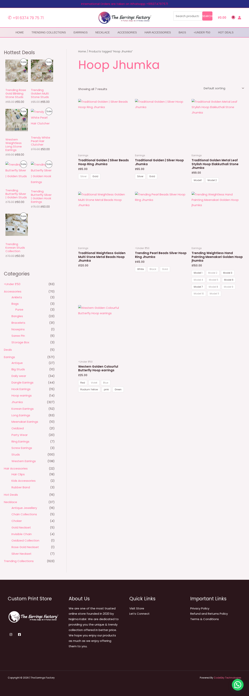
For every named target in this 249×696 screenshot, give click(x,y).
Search (207, 16)
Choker (16, 521)
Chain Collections (24, 514)
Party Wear (19, 435)
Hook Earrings (21, 389)
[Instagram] (11, 634)
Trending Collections (49, 32)
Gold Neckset (21, 527)
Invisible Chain (21, 534)
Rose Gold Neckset (25, 547)
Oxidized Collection (25, 540)
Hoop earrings (21, 395)
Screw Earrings (21, 448)
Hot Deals (225, 32)
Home (82, 51)
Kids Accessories (23, 481)
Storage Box (20, 342)
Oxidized (17, 428)
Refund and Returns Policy (209, 614)
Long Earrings (20, 415)
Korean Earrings (22, 409)
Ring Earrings (20, 441)
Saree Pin (18, 336)
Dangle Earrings (22, 382)
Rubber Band (20, 487)
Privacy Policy (199, 608)
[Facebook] (19, 634)
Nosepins (18, 329)
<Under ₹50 (202, 32)
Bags (182, 32)
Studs (15, 454)
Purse (19, 309)
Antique (17, 363)
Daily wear (18, 376)
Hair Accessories (158, 32)
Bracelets (18, 323)
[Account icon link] (239, 17)
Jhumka (17, 402)
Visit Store (136, 608)
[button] (238, 685)
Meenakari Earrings (24, 422)
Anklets (16, 297)
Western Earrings (23, 461)
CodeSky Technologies (227, 677)
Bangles (17, 316)
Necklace (102, 32)
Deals (8, 350)
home (20, 32)
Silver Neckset (21, 554)
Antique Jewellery (24, 508)
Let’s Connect (139, 614)
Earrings (81, 32)
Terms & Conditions (204, 619)
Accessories (127, 32)
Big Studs (18, 369)
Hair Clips (18, 474)
